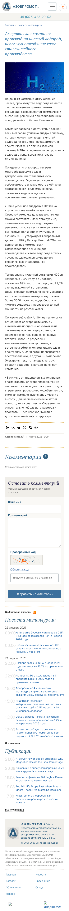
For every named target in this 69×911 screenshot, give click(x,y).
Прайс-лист (42, 880)
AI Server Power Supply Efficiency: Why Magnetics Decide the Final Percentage (39, 760)
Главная (9, 25)
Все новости (12, 743)
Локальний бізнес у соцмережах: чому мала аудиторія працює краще (40, 769)
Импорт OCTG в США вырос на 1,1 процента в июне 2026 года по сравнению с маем (36, 679)
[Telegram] (18, 427)
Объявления (13, 887)
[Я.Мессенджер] (7, 427)
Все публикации (14, 809)
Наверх (10, 893)
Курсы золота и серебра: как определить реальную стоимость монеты (37, 799)
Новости (40, 874)
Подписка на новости (18, 612)
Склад (39, 887)
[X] (24, 427)
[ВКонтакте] (13, 427)
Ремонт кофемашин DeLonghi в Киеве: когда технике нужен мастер (39, 779)
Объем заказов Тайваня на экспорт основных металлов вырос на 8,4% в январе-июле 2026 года (39, 720)
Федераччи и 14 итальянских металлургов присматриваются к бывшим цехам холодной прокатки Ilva (40, 691)
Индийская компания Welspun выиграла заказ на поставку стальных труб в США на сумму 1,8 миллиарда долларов (38, 705)
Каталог (11, 880)
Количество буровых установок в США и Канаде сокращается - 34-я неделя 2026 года (39, 636)
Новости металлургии (29, 25)
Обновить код (19, 569)
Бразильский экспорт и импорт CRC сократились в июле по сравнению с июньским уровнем (38, 648)
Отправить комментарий (34, 594)
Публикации (18, 751)
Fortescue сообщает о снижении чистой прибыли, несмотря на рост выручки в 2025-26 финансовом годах (39, 733)
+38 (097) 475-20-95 (34, 17)
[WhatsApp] (36, 427)
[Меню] (52, 6)
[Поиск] (63, 7)
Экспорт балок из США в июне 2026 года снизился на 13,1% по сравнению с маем (39, 666)
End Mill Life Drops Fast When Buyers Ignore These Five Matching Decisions (39, 788)
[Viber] (30, 427)
